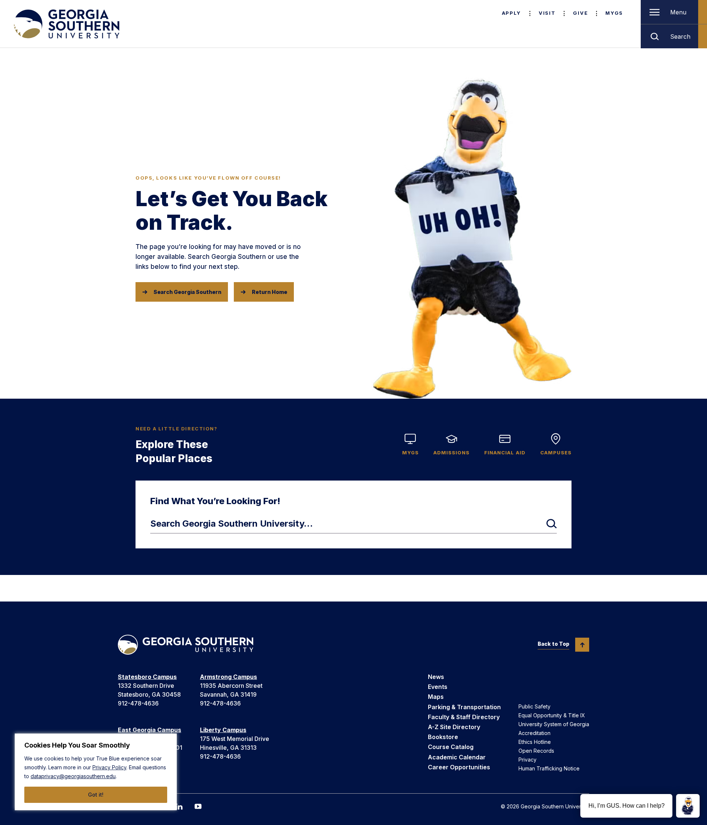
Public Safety (534, 706)
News (436, 676)
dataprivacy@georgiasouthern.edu (73, 776)
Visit (547, 13)
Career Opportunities (459, 767)
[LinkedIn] (179, 806)
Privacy (527, 759)
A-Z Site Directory (454, 727)
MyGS (614, 13)
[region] (96, 772)
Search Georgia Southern (187, 292)
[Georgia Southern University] (66, 23)
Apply (511, 13)
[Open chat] (688, 806)
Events (437, 686)
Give (580, 13)
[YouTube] (198, 806)
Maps (436, 696)
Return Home (269, 292)
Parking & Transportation (464, 707)
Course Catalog (451, 747)
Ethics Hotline (534, 742)
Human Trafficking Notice (549, 768)
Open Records (536, 751)
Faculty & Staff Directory (464, 717)
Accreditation (534, 733)
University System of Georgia (553, 724)
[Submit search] (551, 524)
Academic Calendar (457, 757)
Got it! (95, 794)
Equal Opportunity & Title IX (551, 715)
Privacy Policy (109, 767)
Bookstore (443, 737)
